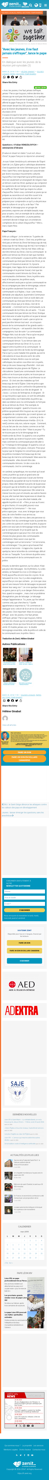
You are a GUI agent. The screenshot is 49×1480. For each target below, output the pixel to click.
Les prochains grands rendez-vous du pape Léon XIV (16, 1297)
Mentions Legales (11, 1450)
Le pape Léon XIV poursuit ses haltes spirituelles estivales (15, 1314)
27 (13, 1258)
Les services (38, 1445)
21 (19, 1253)
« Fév (6, 1263)
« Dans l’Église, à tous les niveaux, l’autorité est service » (24, 1128)
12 (7, 1249)
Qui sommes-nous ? (13, 1445)
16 (30, 1249)
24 (36, 1253)
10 (36, 1245)
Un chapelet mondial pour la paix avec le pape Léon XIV (28, 1174)
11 (42, 1245)
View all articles (9, 725)
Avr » (11, 1263)
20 (13, 1253)
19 (7, 1253)
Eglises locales (9, 13)
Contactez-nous (38, 1450)
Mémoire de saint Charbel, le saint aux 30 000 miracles (28, 1185)
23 (30, 1253)
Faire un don (24, 752)
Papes (19, 13)
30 (30, 1258)
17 (36, 1249)
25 (42, 1253)
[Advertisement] (24, 785)
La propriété (27, 1445)
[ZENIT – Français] (13, 4)
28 (19, 1258)
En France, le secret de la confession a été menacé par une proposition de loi (29, 1197)
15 (24, 1249)
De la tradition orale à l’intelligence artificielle (20, 1144)
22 (24, 1253)
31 (36, 1258)
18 (42, 1249)
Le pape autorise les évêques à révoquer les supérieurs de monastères (28, 1208)
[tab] (14, 1395)
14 (19, 1249)
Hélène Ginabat (28, 72)
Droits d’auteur (25, 1450)
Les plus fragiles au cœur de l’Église (17, 1134)
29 (24, 1258)
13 (13, 1249)
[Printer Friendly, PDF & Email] (40, 87)
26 (7, 1258)
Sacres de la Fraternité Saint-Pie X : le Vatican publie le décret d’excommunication (27, 1162)
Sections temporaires (32, 13)
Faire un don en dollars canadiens (24, 758)
